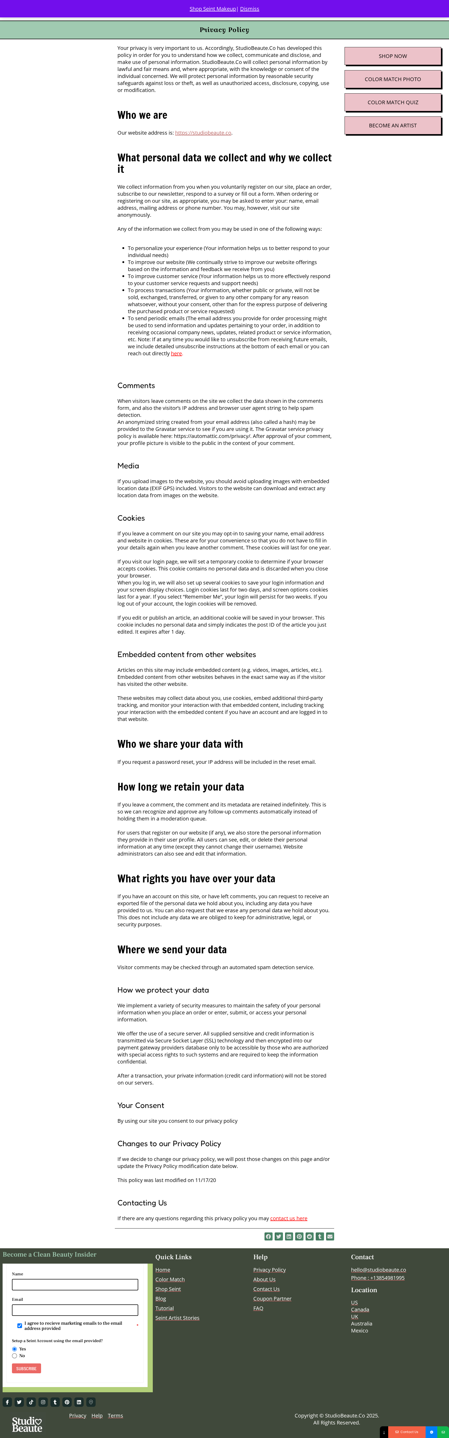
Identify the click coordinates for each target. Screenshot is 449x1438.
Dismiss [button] (249, 8)
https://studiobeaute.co (203, 132)
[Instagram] (43, 1402)
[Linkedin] (79, 1402)
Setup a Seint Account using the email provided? (57, 1340)
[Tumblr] (55, 1402)
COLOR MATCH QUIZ (393, 102)
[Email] (443, 1432)
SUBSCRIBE (26, 1368)
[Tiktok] (31, 1402)
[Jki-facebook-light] (7, 1402)
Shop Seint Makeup (213, 8)
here (176, 353)
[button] (269, 1236)
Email (17, 1299)
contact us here (288, 1218)
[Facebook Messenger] (431, 1432)
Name (17, 1274)
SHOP (386, 56)
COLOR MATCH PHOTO (393, 79)
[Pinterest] (67, 1402)
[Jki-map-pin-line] (91, 1402)
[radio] (14, 1349)
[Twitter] (19, 1402)
